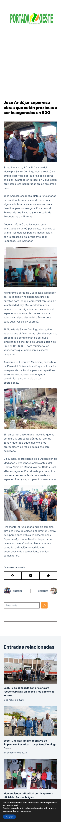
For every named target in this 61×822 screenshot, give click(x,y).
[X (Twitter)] (30, 576)
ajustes (27, 811)
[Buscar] (44, 605)
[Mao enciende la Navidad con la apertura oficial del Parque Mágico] (30, 774)
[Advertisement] (30, 60)
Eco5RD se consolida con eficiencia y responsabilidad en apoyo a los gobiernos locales (29, 691)
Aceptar (9, 817)
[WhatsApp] (48, 576)
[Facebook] (13, 576)
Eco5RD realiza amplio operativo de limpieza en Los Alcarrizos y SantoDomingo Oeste (30, 744)
